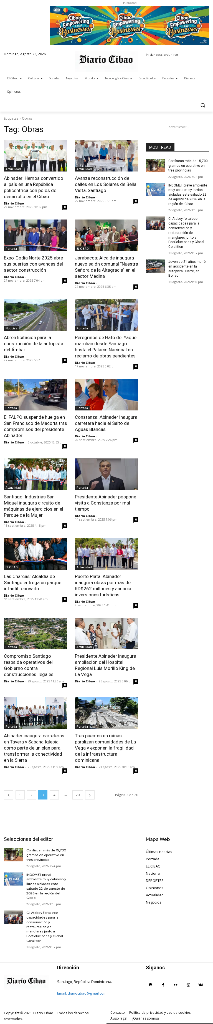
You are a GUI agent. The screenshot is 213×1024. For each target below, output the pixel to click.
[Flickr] (176, 985)
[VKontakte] (201, 985)
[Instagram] (188, 985)
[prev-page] (8, 794)
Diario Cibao (14, 203)
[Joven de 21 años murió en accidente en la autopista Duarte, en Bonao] (155, 266)
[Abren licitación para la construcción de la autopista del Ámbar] (35, 315)
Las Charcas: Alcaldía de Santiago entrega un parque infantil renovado (32, 582)
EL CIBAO (83, 249)
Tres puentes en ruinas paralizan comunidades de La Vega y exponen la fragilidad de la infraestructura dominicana (105, 748)
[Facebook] (163, 985)
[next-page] (90, 794)
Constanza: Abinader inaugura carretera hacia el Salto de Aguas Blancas (106, 423)
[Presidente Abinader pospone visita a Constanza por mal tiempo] (106, 474)
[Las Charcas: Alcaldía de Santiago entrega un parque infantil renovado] (35, 554)
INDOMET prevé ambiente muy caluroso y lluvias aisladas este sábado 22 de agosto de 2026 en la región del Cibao (187, 194)
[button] (202, 105)
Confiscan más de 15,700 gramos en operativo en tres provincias (188, 165)
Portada (11, 249)
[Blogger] (151, 985)
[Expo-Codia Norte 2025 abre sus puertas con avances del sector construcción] (35, 235)
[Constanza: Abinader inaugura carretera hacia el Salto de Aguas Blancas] (106, 394)
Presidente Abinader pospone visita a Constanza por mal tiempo (105, 503)
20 (78, 795)
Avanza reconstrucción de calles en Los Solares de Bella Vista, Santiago (105, 184)
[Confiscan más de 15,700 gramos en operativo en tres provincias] (155, 165)
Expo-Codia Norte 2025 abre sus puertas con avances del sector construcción (33, 264)
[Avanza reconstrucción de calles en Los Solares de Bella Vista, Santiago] (106, 155)
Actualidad (13, 169)
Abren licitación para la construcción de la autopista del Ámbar (33, 343)
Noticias (11, 328)
